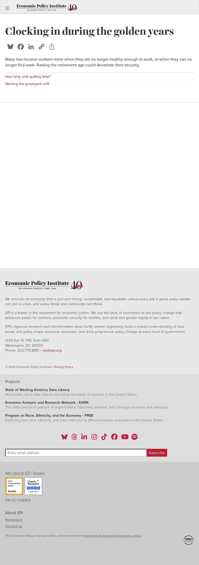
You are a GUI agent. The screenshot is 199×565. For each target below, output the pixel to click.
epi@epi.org (52, 350)
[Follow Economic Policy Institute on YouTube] (124, 438)
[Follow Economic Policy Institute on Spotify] (134, 438)
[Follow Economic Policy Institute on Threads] (74, 438)
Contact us (13, 526)
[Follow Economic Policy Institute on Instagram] (94, 438)
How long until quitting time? (27, 76)
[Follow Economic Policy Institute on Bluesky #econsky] (64, 438)
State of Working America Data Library (37, 390)
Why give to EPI (17, 473)
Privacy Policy (63, 367)
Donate (39, 473)
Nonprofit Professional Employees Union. (112, 536)
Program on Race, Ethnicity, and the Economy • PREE (49, 415)
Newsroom (14, 520)
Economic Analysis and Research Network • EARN (46, 402)
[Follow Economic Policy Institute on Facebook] (114, 438)
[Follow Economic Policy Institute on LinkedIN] (84, 438)
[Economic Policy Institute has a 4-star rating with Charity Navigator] (33, 487)
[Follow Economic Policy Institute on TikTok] (104, 438)
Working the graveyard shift (27, 84)
